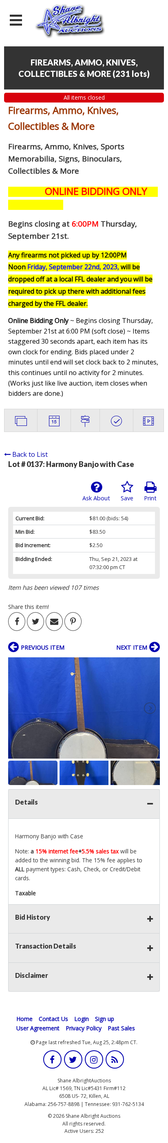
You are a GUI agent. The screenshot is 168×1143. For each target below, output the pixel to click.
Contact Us (53, 1019)
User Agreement (38, 1028)
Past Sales (121, 1028)
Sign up (104, 1019)
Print (150, 498)
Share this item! (28, 607)
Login (81, 1019)
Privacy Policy (84, 1028)
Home (24, 1019)
